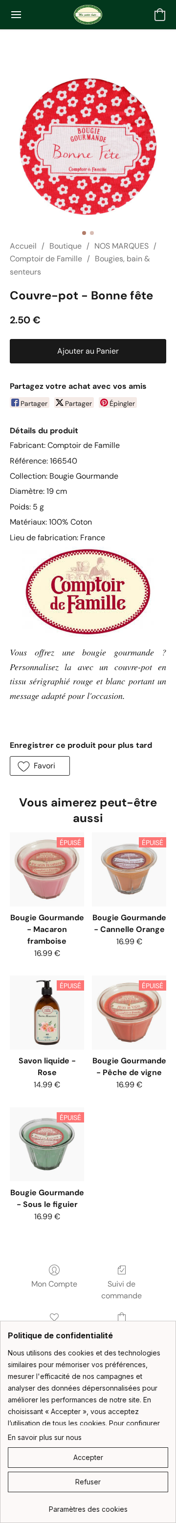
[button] (88, 14)
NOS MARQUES (121, 246)
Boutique (65, 246)
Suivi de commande (121, 1290)
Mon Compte (54, 1284)
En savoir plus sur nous (45, 1437)
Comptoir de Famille (46, 259)
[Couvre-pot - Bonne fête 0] (88, 146)
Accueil (23, 246)
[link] (88, 1505)
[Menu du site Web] (16, 14)
